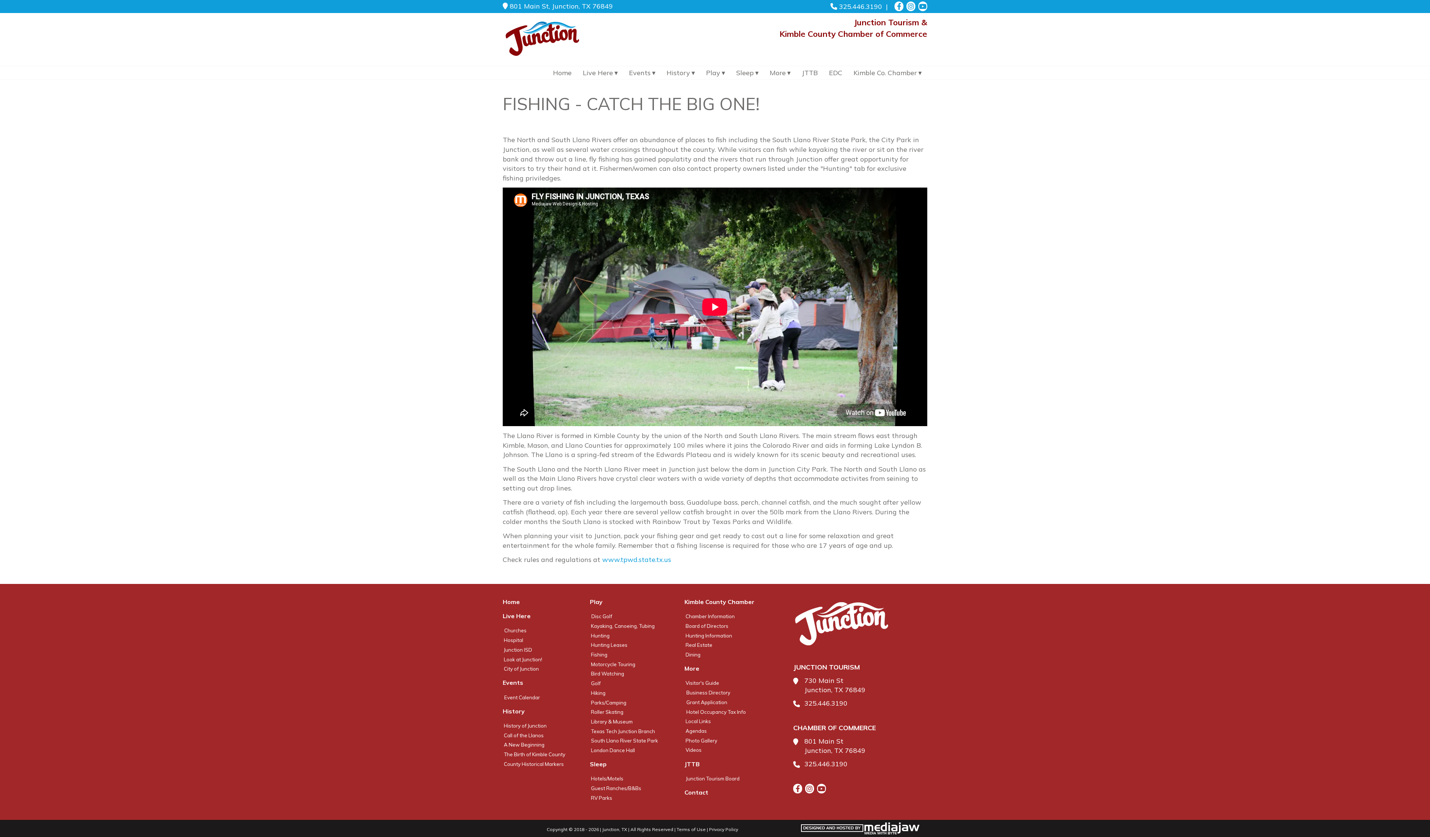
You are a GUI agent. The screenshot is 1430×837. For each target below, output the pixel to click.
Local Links (698, 721)
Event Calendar (522, 697)
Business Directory (708, 693)
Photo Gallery (701, 741)
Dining (693, 655)
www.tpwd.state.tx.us (636, 559)
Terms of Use (691, 829)
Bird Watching (607, 674)
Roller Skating (607, 712)
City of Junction (521, 669)
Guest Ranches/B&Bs (616, 788)
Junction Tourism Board (713, 779)
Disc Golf (601, 616)
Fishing (599, 655)
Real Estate (699, 645)
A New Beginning (524, 745)
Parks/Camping (608, 703)
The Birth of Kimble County (534, 754)
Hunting (600, 636)
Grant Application (706, 702)
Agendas (696, 731)
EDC (835, 72)
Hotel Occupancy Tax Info (716, 712)
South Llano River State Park (624, 741)
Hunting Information (709, 636)
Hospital (513, 640)
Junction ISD (518, 650)
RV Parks (601, 798)
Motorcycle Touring (613, 664)
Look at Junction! (523, 659)
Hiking (598, 693)
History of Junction (525, 726)
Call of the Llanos (524, 735)
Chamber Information (710, 616)
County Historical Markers (534, 764)
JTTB (810, 72)
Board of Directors (707, 626)
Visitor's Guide (702, 683)
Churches (515, 630)
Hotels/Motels (607, 779)
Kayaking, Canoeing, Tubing (623, 626)
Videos (694, 750)
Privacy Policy (723, 829)
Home (562, 72)
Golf (596, 683)
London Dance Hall (613, 750)
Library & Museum (612, 722)
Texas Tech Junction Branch (623, 731)
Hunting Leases (609, 645)
